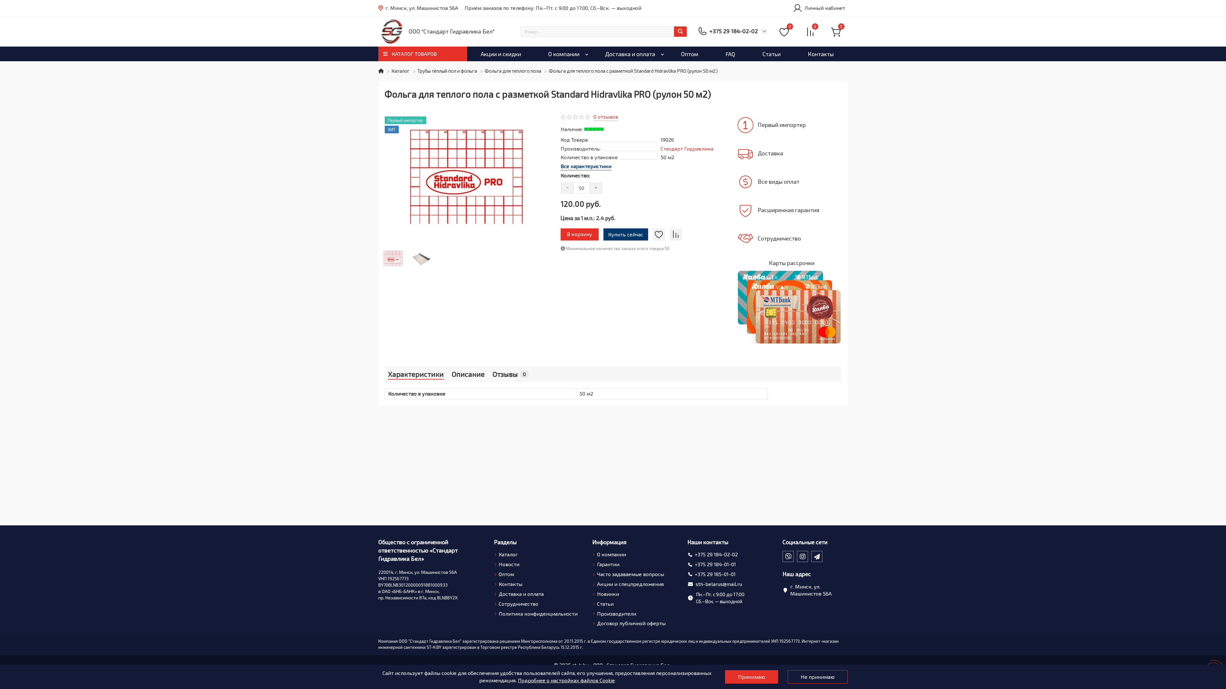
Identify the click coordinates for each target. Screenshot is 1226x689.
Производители (616, 614)
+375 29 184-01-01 (715, 564)
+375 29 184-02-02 (716, 554)
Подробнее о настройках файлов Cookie (566, 680)
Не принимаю (818, 677)
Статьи (771, 53)
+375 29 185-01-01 (715, 574)
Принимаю (751, 677)
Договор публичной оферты (631, 623)
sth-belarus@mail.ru (719, 584)
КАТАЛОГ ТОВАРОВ (414, 54)
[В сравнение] (676, 234)
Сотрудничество (518, 604)
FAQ (730, 53)
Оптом (689, 53)
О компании (563, 53)
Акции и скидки (501, 53)
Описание (468, 374)
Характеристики (416, 374)
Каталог (400, 71)
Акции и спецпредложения (630, 584)
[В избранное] (659, 234)
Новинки (608, 594)
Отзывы (509, 374)
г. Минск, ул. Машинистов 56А (421, 8)
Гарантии (608, 564)
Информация (609, 541)
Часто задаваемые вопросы (630, 574)
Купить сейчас (625, 234)
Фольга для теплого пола (513, 71)
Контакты (821, 53)
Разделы (505, 541)
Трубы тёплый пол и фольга (447, 71)
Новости (509, 564)
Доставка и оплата (630, 53)
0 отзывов (606, 117)
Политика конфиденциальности (538, 614)
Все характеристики (586, 166)
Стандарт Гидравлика (687, 148)
